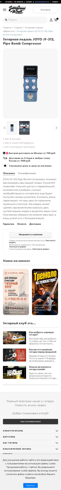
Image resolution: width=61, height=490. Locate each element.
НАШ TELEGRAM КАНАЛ (30, 422)
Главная (7, 27)
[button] (4, 128)
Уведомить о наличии (30, 234)
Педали (18, 27)
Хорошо (30, 485)
